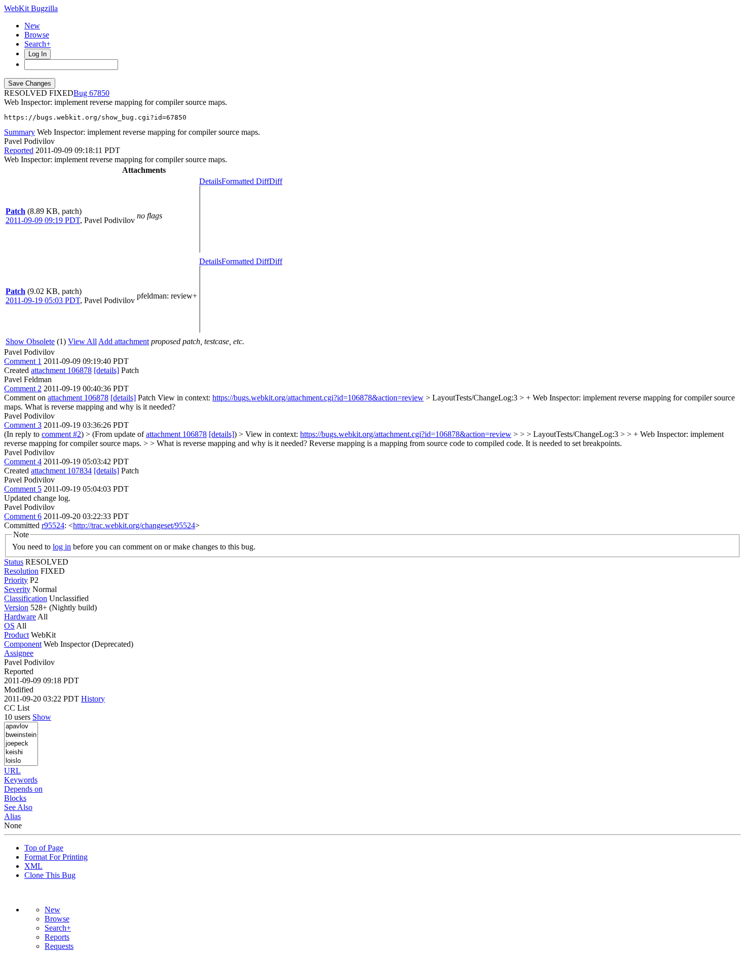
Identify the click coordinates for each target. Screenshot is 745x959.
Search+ (37, 44)
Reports (57, 937)
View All (82, 341)
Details (210, 181)
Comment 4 (23, 461)
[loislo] (21, 761)
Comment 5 (23, 489)
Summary (19, 132)
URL (12, 770)
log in (62, 546)
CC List (16, 708)
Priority (16, 580)
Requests (59, 946)
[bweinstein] (21, 735)
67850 (99, 93)
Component (23, 644)
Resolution (21, 571)
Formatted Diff (245, 181)
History (93, 698)
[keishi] (21, 752)
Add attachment (123, 341)
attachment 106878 (61, 370)
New (32, 25)
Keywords (21, 780)
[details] (106, 370)
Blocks (15, 798)
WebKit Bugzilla (31, 8)
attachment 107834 (61, 470)
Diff (275, 181)
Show (41, 717)
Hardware (20, 616)
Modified (18, 689)
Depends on (23, 789)
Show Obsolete (30, 341)
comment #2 (61, 434)
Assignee (18, 653)
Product (16, 635)
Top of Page (43, 847)
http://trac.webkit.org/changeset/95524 (134, 525)
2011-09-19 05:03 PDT (43, 300)
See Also (18, 807)
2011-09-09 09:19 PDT (43, 220)
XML (33, 866)
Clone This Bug (50, 875)
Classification (25, 598)
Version (16, 607)
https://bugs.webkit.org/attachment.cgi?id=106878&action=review (318, 397)
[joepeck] (21, 744)
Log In (37, 54)
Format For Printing (56, 857)
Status (13, 562)
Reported (18, 150)
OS (9, 625)
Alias (12, 816)
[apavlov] (21, 726)
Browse (36, 34)
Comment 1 (23, 361)
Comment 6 (23, 516)
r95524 (53, 525)
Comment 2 (23, 388)
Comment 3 (23, 425)
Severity (17, 589)
